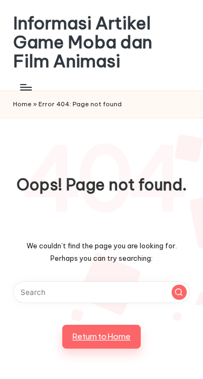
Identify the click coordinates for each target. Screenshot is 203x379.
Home (22, 104)
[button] (179, 292)
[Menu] (25, 88)
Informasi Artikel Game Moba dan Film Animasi (82, 42)
